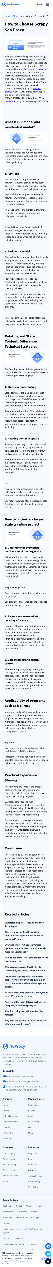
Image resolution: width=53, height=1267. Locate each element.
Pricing (6, 1110)
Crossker (7, 1238)
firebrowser (8, 1211)
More (30, 1133)
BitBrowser (22, 1211)
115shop (32, 1244)
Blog (15, 16)
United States (34, 1105)
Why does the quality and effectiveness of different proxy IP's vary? (26, 1022)
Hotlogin (35, 1217)
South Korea (33, 1121)
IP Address (7, 1127)
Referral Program (10, 1116)
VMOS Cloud (21, 1217)
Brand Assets (34, 1164)
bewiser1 (19, 1238)
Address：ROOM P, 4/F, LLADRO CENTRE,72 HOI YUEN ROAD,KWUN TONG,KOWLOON (26, 1088)
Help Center (33, 1153)
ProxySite (7, 1138)
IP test (19, 1206)
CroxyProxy (8, 1132)
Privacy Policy (15, 1261)
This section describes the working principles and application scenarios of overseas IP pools (24, 935)
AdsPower (7, 1206)
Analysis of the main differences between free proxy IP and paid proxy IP (25, 1003)
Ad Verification (9, 1159)
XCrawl (29, 1206)
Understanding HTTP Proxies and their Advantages (24, 924)
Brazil (30, 1116)
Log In (40, 4)
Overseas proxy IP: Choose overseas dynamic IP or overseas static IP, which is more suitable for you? (25, 948)
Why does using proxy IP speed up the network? (24, 1013)
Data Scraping (9, 1153)
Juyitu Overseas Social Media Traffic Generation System (23, 1231)
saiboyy (40, 1206)
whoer (34, 1211)
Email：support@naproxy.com (19, 1076)
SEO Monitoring (9, 1164)
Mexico (31, 1127)
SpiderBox (7, 1217)
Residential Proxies (11, 1121)
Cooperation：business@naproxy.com (23, 1081)
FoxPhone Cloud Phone (13, 1244)
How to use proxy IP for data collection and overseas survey (26, 959)
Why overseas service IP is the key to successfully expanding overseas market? (26, 968)
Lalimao (6, 1223)
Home (8, 16)
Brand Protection (10, 1175)
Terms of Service (35, 1176)
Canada (31, 1110)
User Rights (33, 1187)
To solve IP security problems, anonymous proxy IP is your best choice (26, 994)
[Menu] (48, 4)
